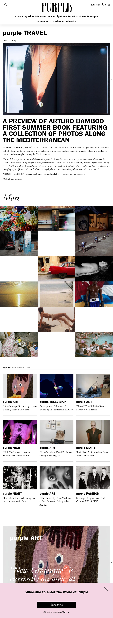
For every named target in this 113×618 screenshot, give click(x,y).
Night (59, 16)
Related (6, 368)
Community (44, 21)
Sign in (66, 611)
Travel (71, 16)
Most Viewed (18, 368)
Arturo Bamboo (13, 147)
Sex (65, 16)
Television (40, 16)
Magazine (28, 16)
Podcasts (70, 21)
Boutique (92, 16)
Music (51, 16)
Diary (18, 16)
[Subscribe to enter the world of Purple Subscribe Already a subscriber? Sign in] (56, 79)
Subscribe (56, 605)
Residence (58, 21)
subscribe (95, 5)
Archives (81, 16)
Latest (28, 368)
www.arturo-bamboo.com (74, 174)
